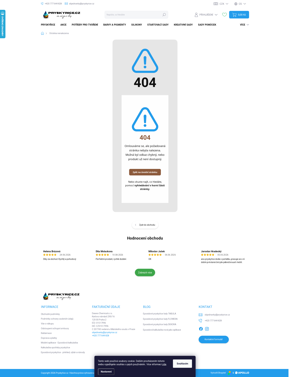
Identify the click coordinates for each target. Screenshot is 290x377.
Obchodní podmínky (50, 314)
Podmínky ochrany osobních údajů (57, 319)
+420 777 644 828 (100, 335)
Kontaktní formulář (214, 339)
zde (164, 364)
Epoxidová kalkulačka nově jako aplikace (162, 330)
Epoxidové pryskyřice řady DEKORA (159, 324)
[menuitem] (49, 24)
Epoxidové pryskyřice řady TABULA (159, 313)
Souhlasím (182, 363)
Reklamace (46, 333)
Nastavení (106, 371)
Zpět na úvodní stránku (145, 172)
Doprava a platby (49, 338)
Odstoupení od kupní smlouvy (55, 328)
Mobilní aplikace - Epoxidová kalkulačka (59, 342)
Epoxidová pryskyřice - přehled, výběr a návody (63, 352)
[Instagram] (207, 328)
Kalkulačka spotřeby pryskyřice (55, 347)
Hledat (164, 14)
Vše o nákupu (47, 323)
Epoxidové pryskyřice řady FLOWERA (160, 319)
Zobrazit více (145, 272)
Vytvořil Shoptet (218, 373)
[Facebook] (201, 328)
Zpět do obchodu (147, 225)
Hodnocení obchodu (145, 238)
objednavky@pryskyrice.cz (104, 332)
